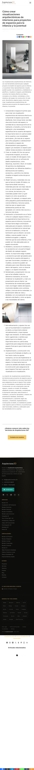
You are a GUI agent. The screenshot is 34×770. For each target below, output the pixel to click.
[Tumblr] (29, 37)
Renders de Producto (7, 536)
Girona (17, 609)
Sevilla (24, 602)
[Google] (18, 494)
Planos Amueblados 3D (7, 554)
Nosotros (4, 568)
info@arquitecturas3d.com (10, 479)
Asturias (25, 612)
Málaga (10, 605)
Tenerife (19, 612)
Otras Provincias (19, 619)
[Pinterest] (23, 37)
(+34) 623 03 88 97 (9, 482)
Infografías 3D (5, 516)
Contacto (4, 577)
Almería (4, 619)
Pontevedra (5, 616)
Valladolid (25, 616)
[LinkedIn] (10, 494)
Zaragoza (23, 605)
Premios (4, 570)
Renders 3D (5, 502)
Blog (3, 572)
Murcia (4, 609)
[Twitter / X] (7, 494)
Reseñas (4, 575)
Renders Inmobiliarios (7, 511)
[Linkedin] (21, 37)
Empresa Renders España (8, 556)
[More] (30, 37)
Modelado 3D (5, 527)
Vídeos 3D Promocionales (8, 522)
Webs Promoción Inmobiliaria (9, 550)
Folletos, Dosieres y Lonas (8, 552)
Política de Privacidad (14, 626)
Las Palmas (12, 612)
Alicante (16, 605)
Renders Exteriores (6, 507)
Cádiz (18, 616)
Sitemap (12, 628)
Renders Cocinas (6, 541)
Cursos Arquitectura (22, 636)
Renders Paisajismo (6, 538)
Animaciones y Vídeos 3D (8, 520)
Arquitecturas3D (9, 636)
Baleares (5, 612)
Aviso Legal (4, 626)
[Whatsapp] (25, 37)
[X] (19, 37)
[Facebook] (17, 37)
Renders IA (4, 547)
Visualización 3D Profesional (9, 505)
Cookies (24, 626)
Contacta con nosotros (17, 437)
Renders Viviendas (6, 545)
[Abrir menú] (30, 2)
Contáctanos (9, 489)
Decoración (17, 638)
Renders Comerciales (7, 543)
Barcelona (11, 602)
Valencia (18, 602)
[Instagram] (27, 37)
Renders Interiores (6, 509)
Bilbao (4, 605)
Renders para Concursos (8, 513)
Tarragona (23, 609)
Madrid (4, 602)
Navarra (12, 616)
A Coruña (11, 609)
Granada (11, 619)
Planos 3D (4, 529)
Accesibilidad (5, 628)
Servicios (4, 566)
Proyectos (4, 563)
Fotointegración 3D (6, 525)
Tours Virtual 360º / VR (7, 518)
